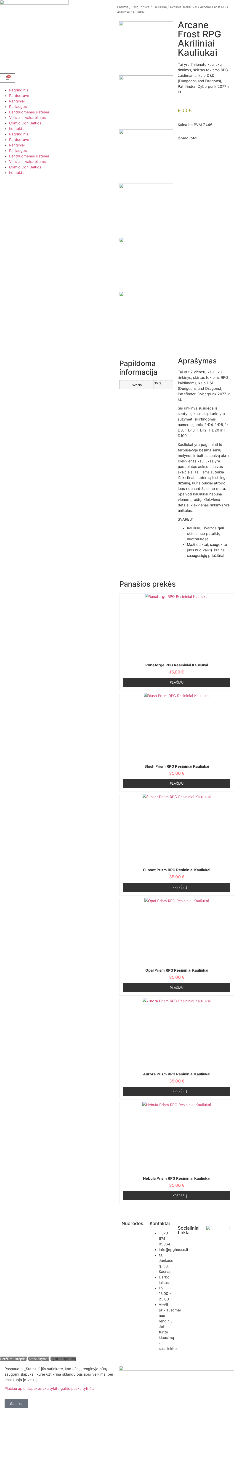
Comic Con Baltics (25, 123)
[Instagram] (183, 1258)
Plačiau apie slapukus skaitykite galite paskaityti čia (49, 1388)
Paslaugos (18, 106)
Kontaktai (17, 128)
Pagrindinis (18, 90)
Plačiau (176, 682)
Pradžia (122, 7)
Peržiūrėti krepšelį (13, 1359)
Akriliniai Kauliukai (183, 7)
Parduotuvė (19, 95)
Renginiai (17, 101)
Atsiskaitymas (39, 1359)
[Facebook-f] (183, 1245)
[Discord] (183, 1271)
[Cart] (7, 78)
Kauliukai (160, 7)
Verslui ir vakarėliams (27, 117)
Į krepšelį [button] (179, 887)
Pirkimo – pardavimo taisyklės (131, 1253)
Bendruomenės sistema (29, 112)
